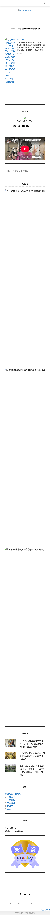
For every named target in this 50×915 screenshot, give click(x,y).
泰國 (9, 809)
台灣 (23, 39)
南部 (18, 39)
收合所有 (19, 794)
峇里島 (10, 806)
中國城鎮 (11, 803)
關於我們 (19, 913)
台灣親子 (11, 797)
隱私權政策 (30, 913)
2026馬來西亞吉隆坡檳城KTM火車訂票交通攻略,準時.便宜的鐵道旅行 (32, 744)
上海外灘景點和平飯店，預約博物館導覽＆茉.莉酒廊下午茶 (32, 756)
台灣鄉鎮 (11, 800)
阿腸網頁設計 (45, 910)
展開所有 (9, 794)
